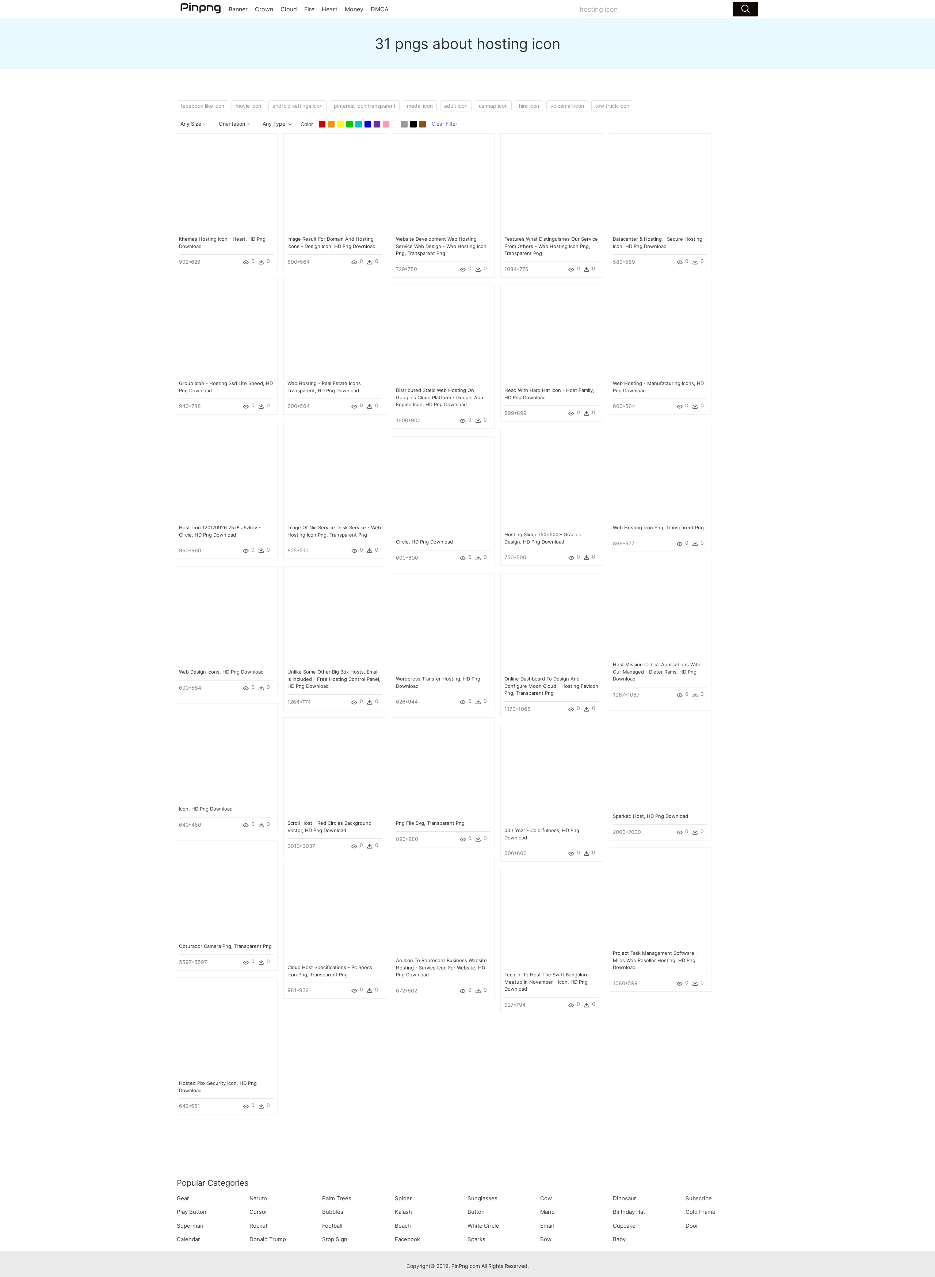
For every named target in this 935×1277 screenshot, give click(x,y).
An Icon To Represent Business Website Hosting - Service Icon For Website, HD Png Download (441, 967)
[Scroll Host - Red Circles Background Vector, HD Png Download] (334, 768)
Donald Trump (267, 1239)
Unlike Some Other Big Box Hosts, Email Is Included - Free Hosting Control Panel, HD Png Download (334, 679)
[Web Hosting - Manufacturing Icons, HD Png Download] (660, 328)
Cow (546, 1198)
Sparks (476, 1239)
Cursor (258, 1211)
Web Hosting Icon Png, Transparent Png (658, 527)
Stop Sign (334, 1239)
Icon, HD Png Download (206, 809)
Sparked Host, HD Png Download (650, 816)
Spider (403, 1198)
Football (332, 1225)
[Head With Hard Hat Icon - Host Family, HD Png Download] (551, 335)
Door (692, 1225)
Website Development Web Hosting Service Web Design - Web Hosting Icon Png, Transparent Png (441, 246)
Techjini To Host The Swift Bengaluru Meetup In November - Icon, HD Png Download (546, 982)
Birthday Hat (629, 1211)
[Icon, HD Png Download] (226, 754)
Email (547, 1225)
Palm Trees (336, 1198)
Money (354, 9)
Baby (619, 1239)
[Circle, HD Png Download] (443, 487)
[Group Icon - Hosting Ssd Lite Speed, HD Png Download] (226, 328)
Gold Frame (700, 1211)
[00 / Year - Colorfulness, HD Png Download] (551, 775)
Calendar (188, 1239)
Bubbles (332, 1211)
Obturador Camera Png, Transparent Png (225, 946)
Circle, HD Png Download (424, 542)
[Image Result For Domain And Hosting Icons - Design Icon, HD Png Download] (334, 184)
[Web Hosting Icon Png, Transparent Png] (660, 472)
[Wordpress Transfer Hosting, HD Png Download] (443, 624)
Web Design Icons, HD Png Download (221, 672)
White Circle (483, 1225)
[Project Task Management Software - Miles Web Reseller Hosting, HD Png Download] (660, 898)
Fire (309, 9)
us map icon (493, 106)
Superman (190, 1225)
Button (476, 1211)
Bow (546, 1239)
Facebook (407, 1239)
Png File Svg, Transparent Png (430, 823)
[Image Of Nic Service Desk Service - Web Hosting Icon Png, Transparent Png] (334, 472)
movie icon (248, 106)
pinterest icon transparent (365, 106)
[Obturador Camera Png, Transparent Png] (226, 891)
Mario (547, 1211)
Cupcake (624, 1225)
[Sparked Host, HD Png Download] (660, 761)
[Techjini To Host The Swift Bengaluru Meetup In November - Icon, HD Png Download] (551, 919)
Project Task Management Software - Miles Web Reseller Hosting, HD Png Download (655, 960)
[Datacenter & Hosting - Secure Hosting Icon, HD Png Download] (660, 184)
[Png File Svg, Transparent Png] (443, 768)
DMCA (380, 9)
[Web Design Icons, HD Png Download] (226, 617)
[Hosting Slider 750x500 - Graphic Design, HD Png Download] (551, 479)
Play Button (191, 1211)
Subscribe (699, 1198)
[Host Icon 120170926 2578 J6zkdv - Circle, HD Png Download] (226, 472)
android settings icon (297, 106)
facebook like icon (202, 106)
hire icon (529, 106)
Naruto (258, 1198)
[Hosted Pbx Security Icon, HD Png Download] (226, 1028)
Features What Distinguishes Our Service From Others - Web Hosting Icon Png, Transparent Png (551, 246)
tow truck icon (612, 106)
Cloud (288, 9)
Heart (329, 9)
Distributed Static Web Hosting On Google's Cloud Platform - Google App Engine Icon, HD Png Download (439, 397)
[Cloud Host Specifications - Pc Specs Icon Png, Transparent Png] (334, 912)
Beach (403, 1225)
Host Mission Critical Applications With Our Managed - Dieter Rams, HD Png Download (657, 672)
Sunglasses (482, 1198)
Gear (183, 1198)
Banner (238, 9)
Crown (264, 9)
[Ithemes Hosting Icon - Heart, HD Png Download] (226, 184)
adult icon (456, 106)
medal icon (420, 106)
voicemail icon (567, 106)
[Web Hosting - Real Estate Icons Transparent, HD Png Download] (334, 328)
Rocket (258, 1225)
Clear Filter (444, 124)
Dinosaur (624, 1198)
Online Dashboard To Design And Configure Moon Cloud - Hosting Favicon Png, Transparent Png (551, 686)
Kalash (403, 1211)
